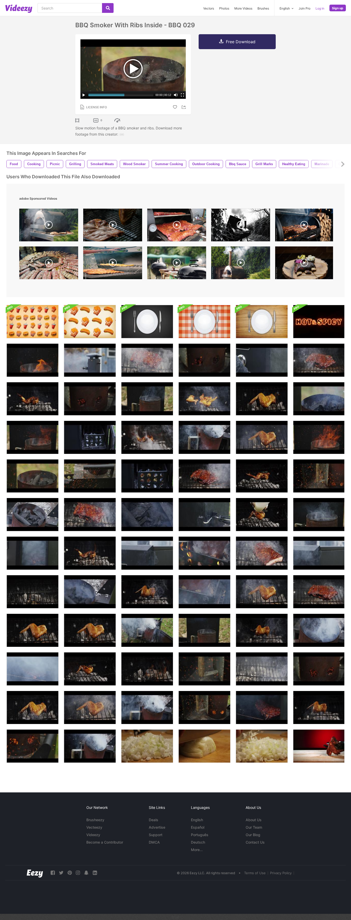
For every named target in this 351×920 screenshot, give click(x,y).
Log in (320, 8)
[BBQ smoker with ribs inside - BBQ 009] (32, 669)
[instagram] (78, 872)
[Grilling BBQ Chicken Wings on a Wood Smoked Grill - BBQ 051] (262, 437)
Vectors (208, 8)
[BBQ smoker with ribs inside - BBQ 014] (147, 630)
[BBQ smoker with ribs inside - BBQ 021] (319, 398)
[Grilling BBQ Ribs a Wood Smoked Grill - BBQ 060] (90, 514)
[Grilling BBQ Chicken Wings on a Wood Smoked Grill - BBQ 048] (262, 398)
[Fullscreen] (182, 95)
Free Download (240, 41)
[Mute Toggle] (176, 95)
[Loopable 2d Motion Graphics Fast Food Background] (32, 321)
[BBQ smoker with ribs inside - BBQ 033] (147, 398)
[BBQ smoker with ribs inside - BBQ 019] (90, 591)
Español (197, 827)
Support (155, 835)
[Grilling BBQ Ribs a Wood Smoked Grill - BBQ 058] (262, 553)
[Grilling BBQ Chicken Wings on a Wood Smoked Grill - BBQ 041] (262, 476)
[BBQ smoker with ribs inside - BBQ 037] (32, 360)
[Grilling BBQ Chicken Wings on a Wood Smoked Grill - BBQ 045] (319, 707)
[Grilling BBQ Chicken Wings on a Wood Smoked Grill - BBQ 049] (32, 707)
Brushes (263, 8)
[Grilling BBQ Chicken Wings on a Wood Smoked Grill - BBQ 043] (147, 437)
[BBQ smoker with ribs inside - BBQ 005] (319, 553)
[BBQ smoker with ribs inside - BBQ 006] (204, 514)
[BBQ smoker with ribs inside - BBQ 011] (32, 514)
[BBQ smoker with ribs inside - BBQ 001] (90, 437)
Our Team (254, 827)
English (197, 820)
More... (197, 849)
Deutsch (198, 842)
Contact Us (255, 842)
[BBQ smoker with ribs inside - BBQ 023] (204, 360)
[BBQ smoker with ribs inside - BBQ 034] (90, 476)
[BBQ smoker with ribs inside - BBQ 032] (319, 514)
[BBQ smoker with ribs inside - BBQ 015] (204, 437)
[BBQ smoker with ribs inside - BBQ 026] (204, 669)
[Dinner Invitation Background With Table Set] (147, 321)
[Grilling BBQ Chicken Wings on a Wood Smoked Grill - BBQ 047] (262, 630)
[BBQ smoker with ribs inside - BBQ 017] (90, 746)
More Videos (243, 8)
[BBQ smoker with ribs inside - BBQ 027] (319, 476)
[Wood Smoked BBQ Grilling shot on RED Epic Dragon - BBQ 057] (262, 669)
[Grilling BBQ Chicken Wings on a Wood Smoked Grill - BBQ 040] (90, 669)
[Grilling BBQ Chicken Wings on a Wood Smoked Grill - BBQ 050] (90, 707)
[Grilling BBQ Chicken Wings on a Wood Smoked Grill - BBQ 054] (90, 630)
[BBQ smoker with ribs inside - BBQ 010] (262, 707)
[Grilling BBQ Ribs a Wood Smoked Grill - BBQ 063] (319, 360)
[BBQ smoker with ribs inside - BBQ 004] (147, 553)
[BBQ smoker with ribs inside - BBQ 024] (90, 398)
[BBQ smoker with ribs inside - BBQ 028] (204, 707)
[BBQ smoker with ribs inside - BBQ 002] (147, 476)
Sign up (337, 8)
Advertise (157, 827)
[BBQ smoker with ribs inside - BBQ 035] (32, 437)
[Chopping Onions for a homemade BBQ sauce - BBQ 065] (262, 746)
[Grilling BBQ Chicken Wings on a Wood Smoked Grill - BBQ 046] (147, 591)
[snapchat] (86, 872)
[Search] (108, 8)
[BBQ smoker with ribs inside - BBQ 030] (32, 476)
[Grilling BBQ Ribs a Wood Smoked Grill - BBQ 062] (319, 591)
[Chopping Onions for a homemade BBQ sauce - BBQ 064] (204, 746)
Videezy (93, 835)
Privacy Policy (281, 873)
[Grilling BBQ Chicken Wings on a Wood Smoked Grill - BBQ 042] (32, 398)
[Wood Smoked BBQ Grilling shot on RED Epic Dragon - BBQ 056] (32, 591)
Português (199, 835)
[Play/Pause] (84, 95)
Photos (224, 8)
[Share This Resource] (184, 107)
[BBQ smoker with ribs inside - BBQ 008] (32, 553)
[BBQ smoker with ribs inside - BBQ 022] (319, 669)
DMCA (154, 842)
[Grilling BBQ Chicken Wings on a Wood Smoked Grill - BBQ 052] (262, 591)
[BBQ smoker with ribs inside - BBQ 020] (147, 514)
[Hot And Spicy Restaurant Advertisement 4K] (319, 321)
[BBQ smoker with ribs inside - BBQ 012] (204, 591)
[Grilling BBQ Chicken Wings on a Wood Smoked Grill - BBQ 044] (90, 553)
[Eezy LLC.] (35, 873)
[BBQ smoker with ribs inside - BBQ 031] (204, 630)
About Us (254, 820)
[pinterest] (70, 872)
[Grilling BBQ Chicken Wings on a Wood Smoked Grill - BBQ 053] (32, 630)
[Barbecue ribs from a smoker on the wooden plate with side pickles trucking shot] (304, 264)
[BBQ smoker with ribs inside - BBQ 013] (204, 553)
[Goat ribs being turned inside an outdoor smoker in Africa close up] (112, 226)
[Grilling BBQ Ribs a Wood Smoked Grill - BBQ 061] (204, 476)
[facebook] (53, 872)
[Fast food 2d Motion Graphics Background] (90, 321)
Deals (153, 820)
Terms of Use (255, 873)
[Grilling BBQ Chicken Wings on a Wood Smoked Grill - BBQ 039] (262, 514)
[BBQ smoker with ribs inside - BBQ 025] (32, 746)
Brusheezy (95, 820)
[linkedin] (95, 872)
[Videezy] (18, 9)
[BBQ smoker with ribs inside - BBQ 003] (90, 360)
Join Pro (304, 8)
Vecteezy (94, 827)
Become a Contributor (104, 842)
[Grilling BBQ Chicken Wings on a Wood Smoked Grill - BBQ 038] (204, 398)
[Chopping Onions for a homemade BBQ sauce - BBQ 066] (147, 746)
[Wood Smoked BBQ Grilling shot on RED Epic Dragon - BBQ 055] (147, 669)
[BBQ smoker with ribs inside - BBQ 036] (319, 437)
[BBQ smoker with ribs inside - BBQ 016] (147, 707)
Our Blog (253, 835)
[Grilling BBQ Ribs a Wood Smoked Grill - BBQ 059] (147, 360)
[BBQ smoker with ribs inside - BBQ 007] (262, 360)
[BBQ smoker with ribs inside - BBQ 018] (319, 630)
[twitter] (61, 872)
